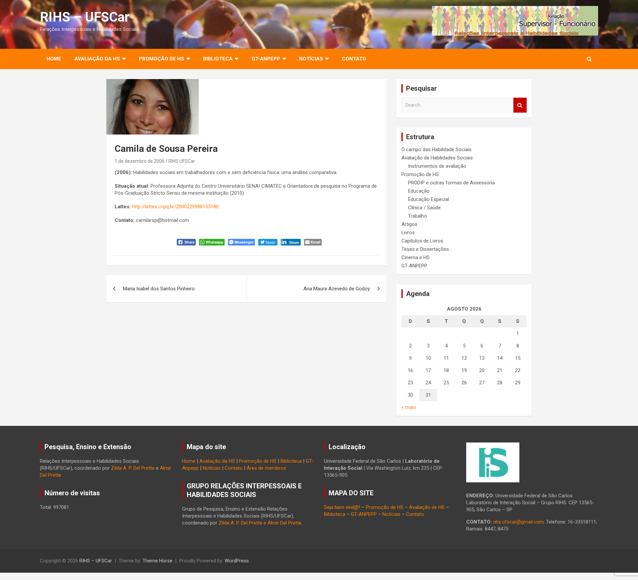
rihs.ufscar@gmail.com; (519, 522)
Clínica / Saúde (424, 208)
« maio (408, 407)
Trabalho (417, 216)
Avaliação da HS (217, 461)
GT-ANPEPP (266, 59)
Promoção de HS (420, 174)
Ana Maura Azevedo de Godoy (336, 289)
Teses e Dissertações (425, 249)
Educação (419, 191)
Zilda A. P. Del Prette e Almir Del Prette (260, 523)
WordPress (237, 561)
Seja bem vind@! (342, 507)
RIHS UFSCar (181, 161)
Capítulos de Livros (422, 241)
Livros (408, 233)
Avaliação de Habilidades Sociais (437, 158)
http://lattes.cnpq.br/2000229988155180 (175, 207)
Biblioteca (291, 461)
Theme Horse (157, 561)
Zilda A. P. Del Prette (133, 468)
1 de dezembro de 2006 (139, 161)
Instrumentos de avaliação (437, 166)
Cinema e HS (415, 257)
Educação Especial (428, 199)
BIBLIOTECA (218, 59)
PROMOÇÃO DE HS (161, 59)
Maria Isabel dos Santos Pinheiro (159, 289)
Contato (354, 59)
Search (520, 105)
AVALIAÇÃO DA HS (97, 59)
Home (54, 59)
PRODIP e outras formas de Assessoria (451, 183)
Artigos (409, 224)
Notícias (311, 59)
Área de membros (266, 468)
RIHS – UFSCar (85, 17)
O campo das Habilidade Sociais (436, 149)
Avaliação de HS (427, 507)
